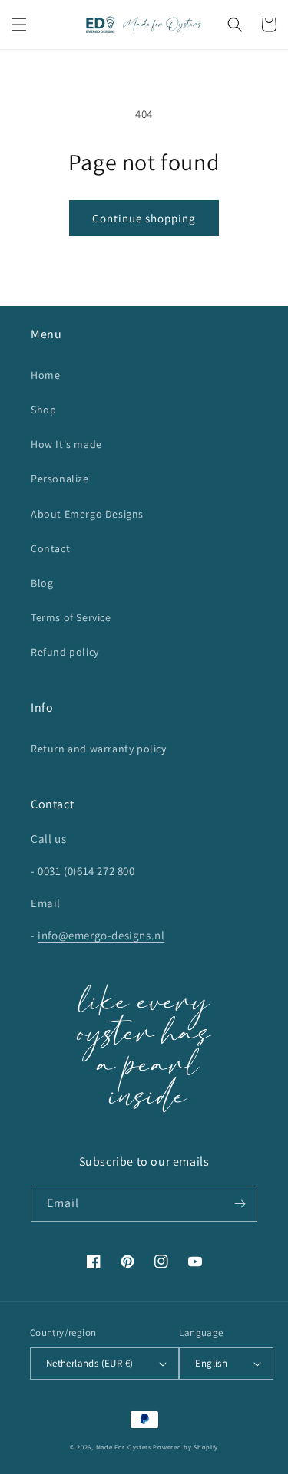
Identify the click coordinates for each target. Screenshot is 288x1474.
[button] (19, 24)
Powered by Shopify (185, 1447)
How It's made (66, 444)
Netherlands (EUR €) (90, 1363)
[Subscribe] (240, 1204)
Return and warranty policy (99, 748)
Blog (42, 583)
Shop (43, 409)
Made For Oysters (123, 1447)
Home (45, 375)
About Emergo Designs (87, 514)
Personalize (60, 478)
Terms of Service (71, 617)
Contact (50, 548)
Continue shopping (144, 218)
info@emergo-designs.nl (101, 935)
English (211, 1363)
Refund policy (65, 652)
